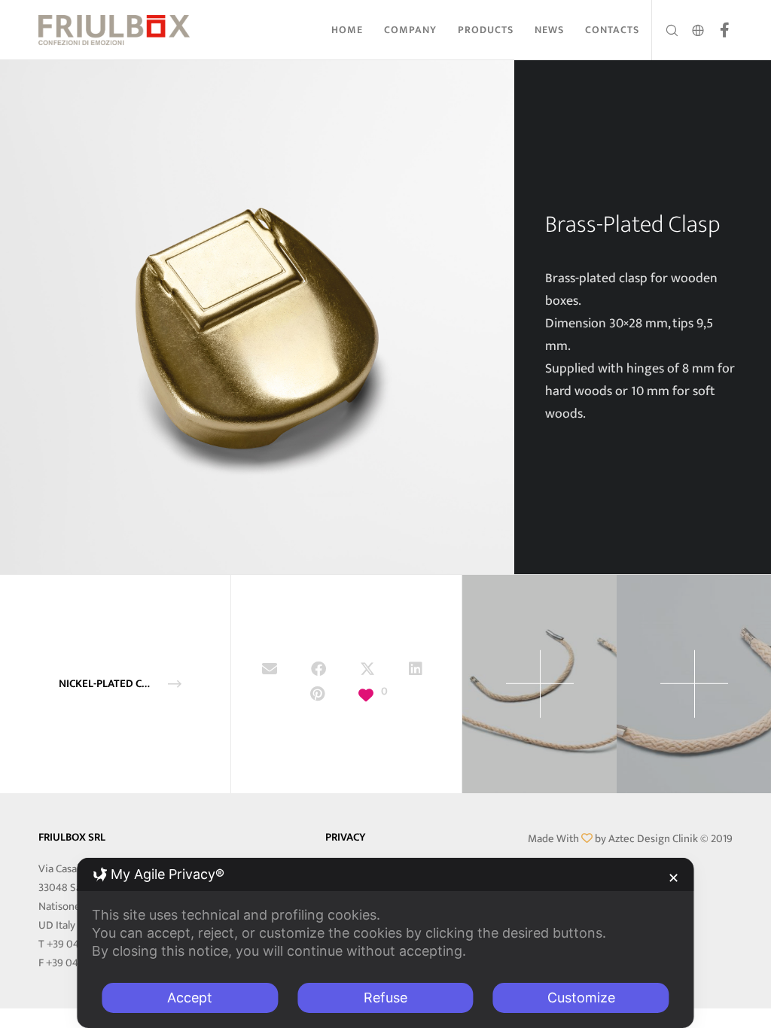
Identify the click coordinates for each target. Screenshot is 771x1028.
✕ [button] (673, 878)
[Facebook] (719, 30)
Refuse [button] (385, 997)
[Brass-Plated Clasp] (269, 671)
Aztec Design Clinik (653, 838)
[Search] (665, 30)
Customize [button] (581, 997)
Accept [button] (189, 997)
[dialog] (385, 943)
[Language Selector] (692, 30)
